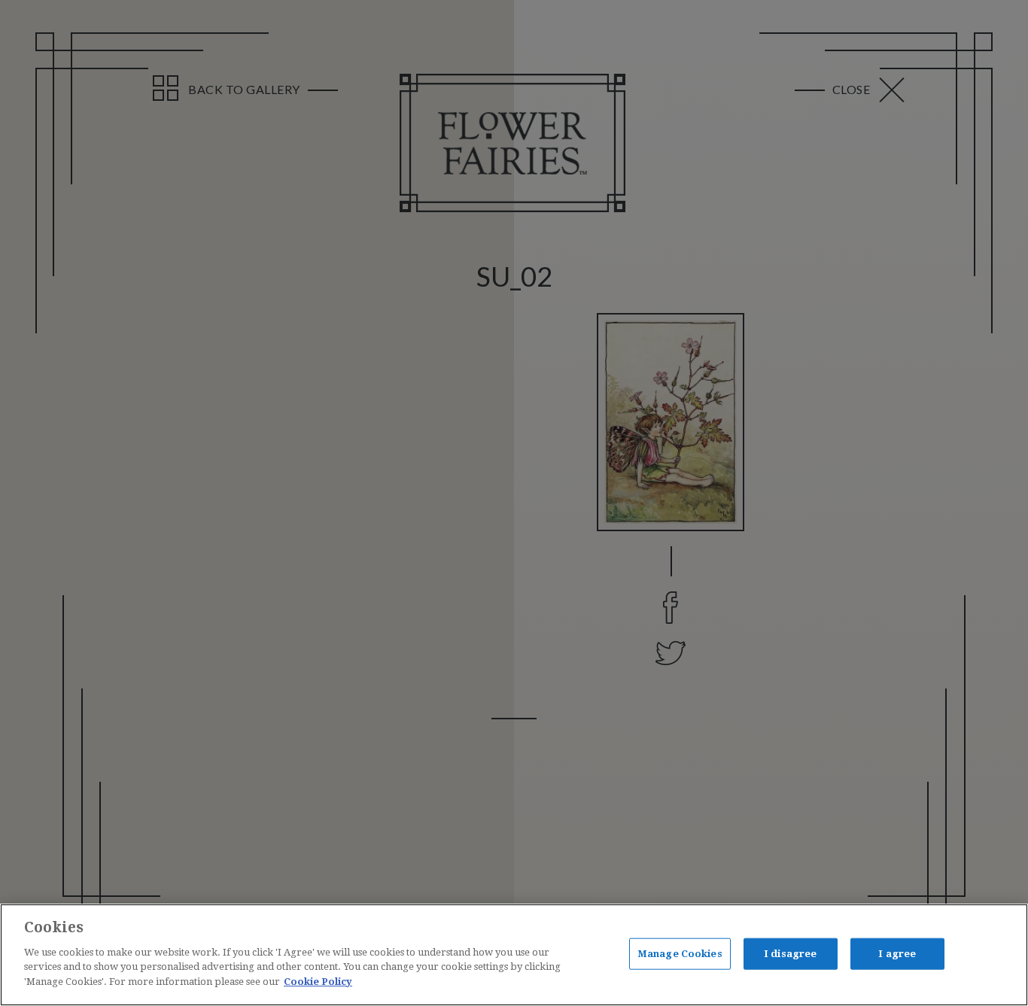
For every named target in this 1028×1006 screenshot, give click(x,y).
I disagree (790, 953)
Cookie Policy (318, 980)
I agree (897, 953)
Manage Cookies (679, 953)
